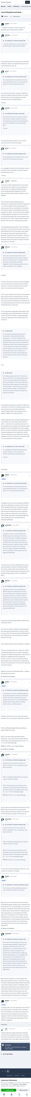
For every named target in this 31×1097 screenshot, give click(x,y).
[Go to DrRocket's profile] (2, 35)
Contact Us (16, 1075)
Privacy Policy (9, 1075)
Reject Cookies (23, 1090)
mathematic (8, 525)
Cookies (23, 1075)
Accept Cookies (10, 1090)
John (6, 1028)
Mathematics (16, 16)
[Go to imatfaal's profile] (2, 181)
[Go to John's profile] (2, 1029)
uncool (7, 71)
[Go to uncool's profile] (2, 71)
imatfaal (7, 181)
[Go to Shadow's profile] (2, 16)
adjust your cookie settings (20, 1084)
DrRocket (7, 35)
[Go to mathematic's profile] (2, 525)
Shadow (6, 16)
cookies (11, 1082)
